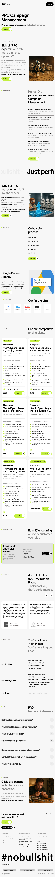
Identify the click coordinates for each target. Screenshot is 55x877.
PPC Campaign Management (25, 836)
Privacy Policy (41, 873)
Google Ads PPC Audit (6, 840)
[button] (51, 4)
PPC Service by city (41, 845)
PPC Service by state (41, 847)
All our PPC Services (41, 843)
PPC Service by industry (42, 849)
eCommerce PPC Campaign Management (25, 838)
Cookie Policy (50, 873)
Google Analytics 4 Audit (6, 842)
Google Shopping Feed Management (27, 846)
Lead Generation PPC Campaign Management (26, 842)
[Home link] (5, 4)
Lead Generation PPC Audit (7, 838)
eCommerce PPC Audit (6, 836)
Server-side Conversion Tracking (44, 836)
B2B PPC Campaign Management (26, 844)
